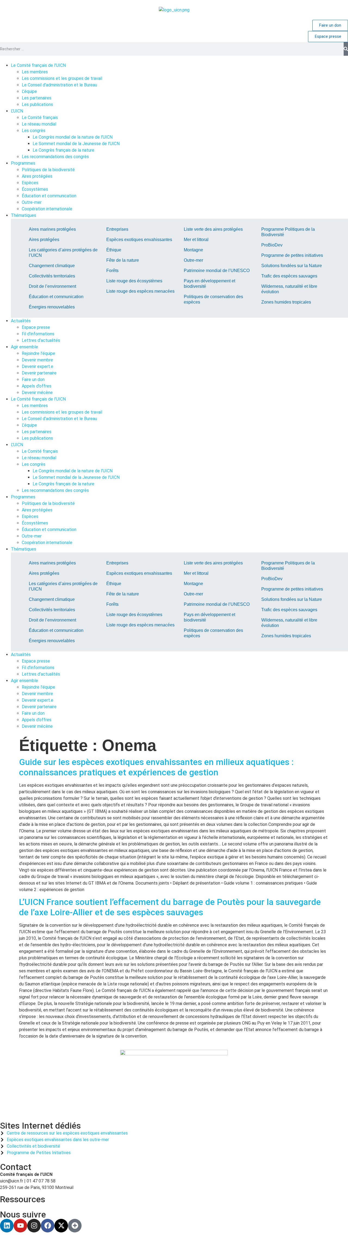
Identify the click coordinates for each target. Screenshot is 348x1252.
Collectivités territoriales (52, 276)
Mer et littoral (196, 239)
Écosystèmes (35, 523)
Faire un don (33, 713)
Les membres (35, 405)
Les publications (37, 438)
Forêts (112, 270)
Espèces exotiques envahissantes (139, 239)
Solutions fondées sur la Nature (291, 265)
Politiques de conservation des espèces (213, 299)
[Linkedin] (7, 1225)
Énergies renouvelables (52, 307)
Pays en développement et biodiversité (209, 284)
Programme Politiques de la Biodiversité (288, 232)
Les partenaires (36, 431)
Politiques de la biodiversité (48, 503)
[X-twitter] (61, 1225)
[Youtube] (20, 1225)
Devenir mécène (37, 726)
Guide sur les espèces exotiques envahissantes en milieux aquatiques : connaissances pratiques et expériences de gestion (156, 767)
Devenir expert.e (37, 700)
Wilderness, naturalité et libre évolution (289, 289)
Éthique (113, 250)
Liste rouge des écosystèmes (134, 281)
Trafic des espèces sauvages (289, 276)
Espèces (30, 516)
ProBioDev (271, 245)
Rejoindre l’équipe (38, 687)
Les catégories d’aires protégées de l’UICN (63, 253)
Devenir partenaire (39, 706)
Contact (15, 1167)
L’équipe (29, 425)
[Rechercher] (346, 49)
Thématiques (23, 549)
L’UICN (17, 444)
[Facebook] (47, 1225)
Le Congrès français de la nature (63, 483)
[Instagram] (34, 1225)
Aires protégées (44, 239)
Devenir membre (37, 693)
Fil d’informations (38, 667)
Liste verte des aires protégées (213, 229)
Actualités (21, 654)
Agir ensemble (24, 680)
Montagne (193, 250)
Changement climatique (52, 265)
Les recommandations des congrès (55, 490)
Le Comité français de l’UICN (38, 399)
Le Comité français (40, 451)
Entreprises (117, 229)
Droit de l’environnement (52, 286)
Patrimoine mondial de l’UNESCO (217, 270)
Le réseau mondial (39, 457)
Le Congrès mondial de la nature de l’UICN (73, 470)
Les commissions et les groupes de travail (62, 412)
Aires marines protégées (52, 229)
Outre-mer (193, 260)
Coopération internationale (47, 542)
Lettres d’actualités (41, 674)
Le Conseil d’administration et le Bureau (59, 418)
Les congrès (33, 464)
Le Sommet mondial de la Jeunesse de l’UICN (76, 477)
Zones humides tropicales (286, 302)
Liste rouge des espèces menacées (140, 291)
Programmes (23, 496)
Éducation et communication (56, 296)
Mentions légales (127, 1242)
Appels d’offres (36, 719)
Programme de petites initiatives (292, 255)
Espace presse (36, 661)
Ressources (22, 1199)
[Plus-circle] (75, 1225)
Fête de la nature (122, 260)
